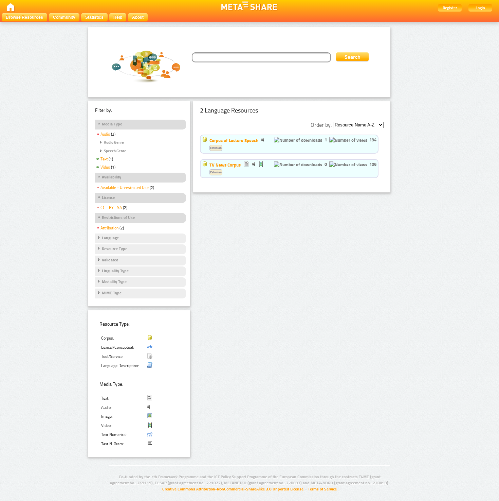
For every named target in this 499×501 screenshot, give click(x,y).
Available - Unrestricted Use (124, 187)
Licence (108, 197)
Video (105, 167)
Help (117, 17)
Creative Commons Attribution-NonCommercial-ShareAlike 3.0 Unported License (232, 489)
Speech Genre (115, 151)
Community (64, 17)
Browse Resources (24, 17)
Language (110, 238)
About (138, 17)
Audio (105, 134)
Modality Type (114, 281)
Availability (111, 177)
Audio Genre (114, 142)
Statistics (94, 17)
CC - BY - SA (111, 207)
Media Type (112, 124)
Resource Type (114, 248)
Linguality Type (115, 271)
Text (104, 159)
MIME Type (112, 293)
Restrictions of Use (118, 217)
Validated (110, 260)
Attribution (109, 228)
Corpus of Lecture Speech (233, 140)
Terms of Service (322, 489)
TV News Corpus (225, 165)
